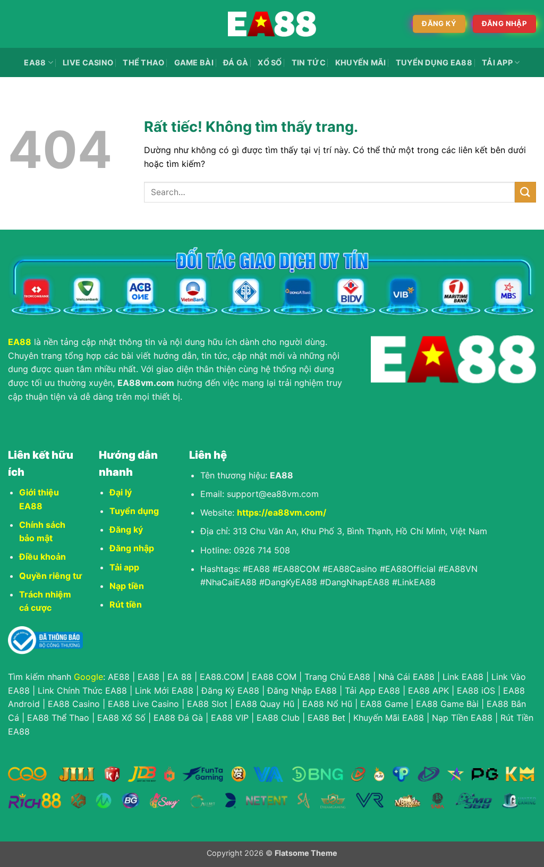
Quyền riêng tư (50, 575)
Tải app (124, 567)
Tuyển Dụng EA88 (434, 62)
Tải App (497, 62)
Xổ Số (270, 62)
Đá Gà (235, 62)
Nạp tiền (126, 585)
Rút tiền (125, 604)
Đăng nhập (131, 548)
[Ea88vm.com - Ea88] (272, 24)
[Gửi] (525, 192)
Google (88, 676)
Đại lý (120, 492)
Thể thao (143, 62)
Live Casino (88, 62)
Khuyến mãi (360, 62)
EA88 (35, 62)
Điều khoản (42, 556)
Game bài (194, 62)
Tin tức (309, 62)
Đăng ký (126, 529)
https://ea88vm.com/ (281, 512)
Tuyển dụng (134, 511)
